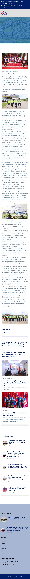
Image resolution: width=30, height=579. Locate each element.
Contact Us (5, 551)
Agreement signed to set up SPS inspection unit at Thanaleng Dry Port (17, 442)
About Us (4, 543)
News (14, 74)
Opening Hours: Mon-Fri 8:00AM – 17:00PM (12, 1)
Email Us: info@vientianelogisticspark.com (12, 5)
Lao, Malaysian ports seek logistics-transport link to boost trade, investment (18, 488)
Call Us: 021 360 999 (7, 3)
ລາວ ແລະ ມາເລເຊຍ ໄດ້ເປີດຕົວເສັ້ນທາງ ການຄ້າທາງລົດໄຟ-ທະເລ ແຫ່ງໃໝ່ (14, 414)
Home (3, 541)
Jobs (3, 553)
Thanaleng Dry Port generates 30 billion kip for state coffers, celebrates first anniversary (16, 477)
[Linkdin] (8, 332)
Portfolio (4, 548)
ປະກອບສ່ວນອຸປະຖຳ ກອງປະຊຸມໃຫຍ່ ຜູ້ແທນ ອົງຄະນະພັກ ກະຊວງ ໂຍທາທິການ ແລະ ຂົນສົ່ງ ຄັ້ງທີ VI (14, 383)
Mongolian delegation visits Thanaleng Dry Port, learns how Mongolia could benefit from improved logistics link (15, 454)
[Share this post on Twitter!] (4, 332)
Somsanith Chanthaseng (11, 71)
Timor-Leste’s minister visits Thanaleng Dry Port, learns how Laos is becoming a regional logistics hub (17, 466)
